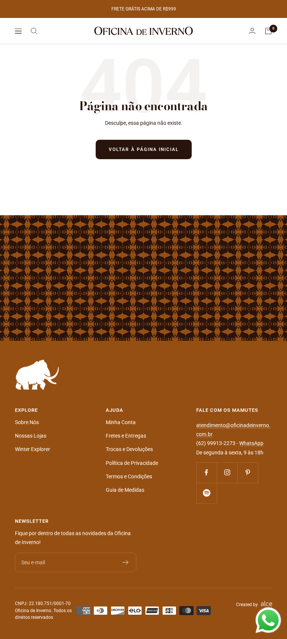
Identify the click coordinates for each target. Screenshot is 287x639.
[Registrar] (126, 562)
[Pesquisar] (34, 31)
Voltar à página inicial (144, 149)
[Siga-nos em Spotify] (206, 493)
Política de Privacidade (132, 463)
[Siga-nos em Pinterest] (247, 472)
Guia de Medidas (125, 490)
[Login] (252, 31)
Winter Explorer (32, 449)
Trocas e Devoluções (129, 449)
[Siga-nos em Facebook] (206, 472)
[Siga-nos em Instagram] (227, 472)
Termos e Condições (129, 476)
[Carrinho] (268, 31)
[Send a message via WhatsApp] (268, 620)
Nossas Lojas (30, 436)
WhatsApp (251, 443)
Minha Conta (121, 422)
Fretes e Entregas (126, 436)
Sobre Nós (27, 422)
